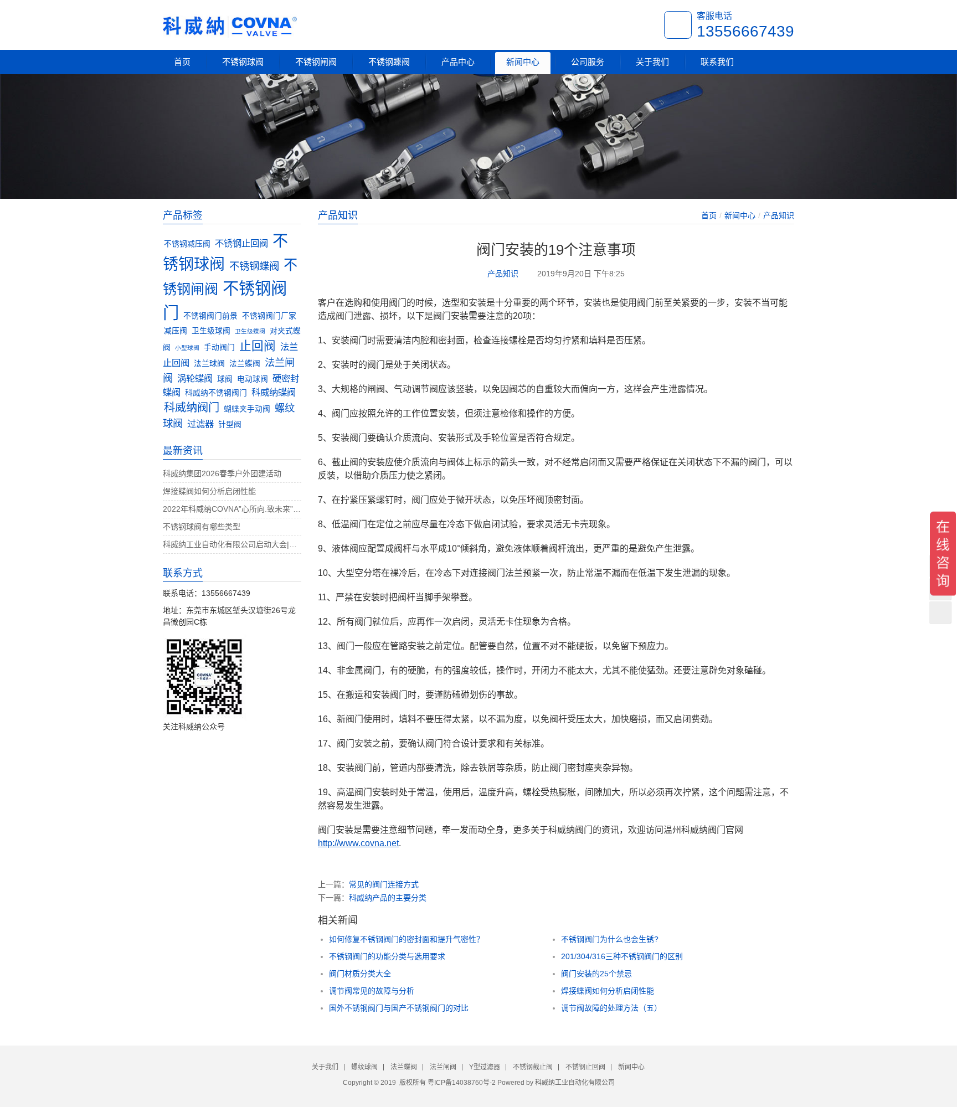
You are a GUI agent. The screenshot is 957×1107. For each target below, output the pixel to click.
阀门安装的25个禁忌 (596, 973)
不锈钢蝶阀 (389, 61)
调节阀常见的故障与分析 (371, 990)
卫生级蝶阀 (250, 331)
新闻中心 (522, 61)
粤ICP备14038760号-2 (462, 1083)
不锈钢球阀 (243, 61)
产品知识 (778, 215)
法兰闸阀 (443, 1067)
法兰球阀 (209, 363)
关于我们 (652, 61)
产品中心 (458, 61)
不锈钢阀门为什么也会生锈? (609, 939)
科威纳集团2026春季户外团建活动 (222, 473)
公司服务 (587, 61)
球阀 (225, 379)
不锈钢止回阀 (241, 243)
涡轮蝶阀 (195, 378)
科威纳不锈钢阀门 (216, 393)
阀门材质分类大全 (360, 973)
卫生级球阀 (211, 331)
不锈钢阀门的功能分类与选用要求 (387, 956)
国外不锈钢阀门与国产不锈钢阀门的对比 (399, 1007)
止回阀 (257, 346)
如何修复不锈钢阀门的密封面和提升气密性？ (406, 939)
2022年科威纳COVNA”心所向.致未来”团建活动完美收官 (232, 508)
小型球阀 (187, 347)
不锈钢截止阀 (533, 1067)
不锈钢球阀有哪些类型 (201, 526)
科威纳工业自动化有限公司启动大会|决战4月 (232, 544)
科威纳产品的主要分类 (387, 897)
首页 (182, 61)
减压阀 (175, 331)
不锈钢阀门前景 (210, 316)
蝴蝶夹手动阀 (247, 409)
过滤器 (200, 424)
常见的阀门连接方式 (384, 884)
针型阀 (229, 424)
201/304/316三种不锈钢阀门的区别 (622, 956)
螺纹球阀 (364, 1067)
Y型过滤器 (484, 1067)
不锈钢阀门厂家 (269, 316)
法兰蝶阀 (244, 363)
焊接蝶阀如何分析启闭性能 (607, 990)
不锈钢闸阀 (316, 61)
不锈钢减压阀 (187, 244)
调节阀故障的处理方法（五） (611, 1007)
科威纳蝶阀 (273, 392)
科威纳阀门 (191, 407)
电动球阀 (252, 379)
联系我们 (717, 61)
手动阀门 (219, 347)
